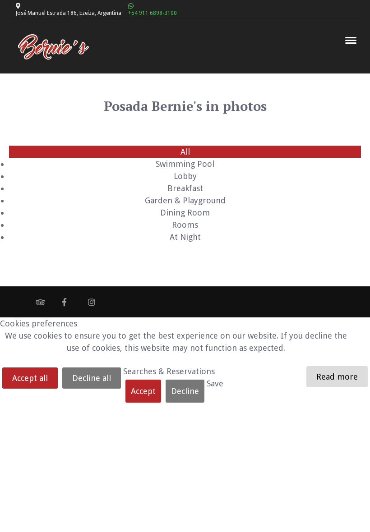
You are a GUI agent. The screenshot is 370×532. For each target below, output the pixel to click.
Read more (337, 376)
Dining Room (185, 212)
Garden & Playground (185, 200)
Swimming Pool (185, 164)
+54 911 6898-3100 (152, 13)
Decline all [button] (91, 378)
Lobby (185, 176)
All (185, 151)
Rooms (185, 224)
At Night (185, 237)
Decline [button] (185, 391)
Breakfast (185, 188)
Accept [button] (143, 391)
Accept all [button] (30, 378)
